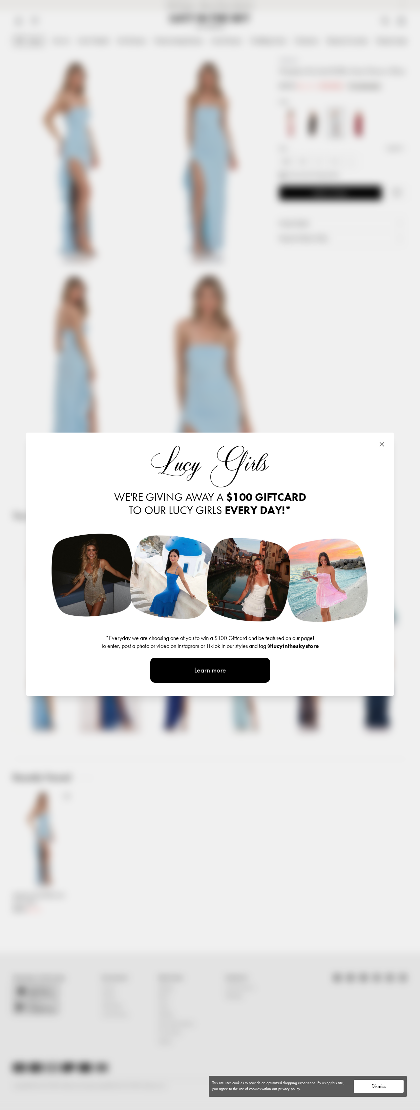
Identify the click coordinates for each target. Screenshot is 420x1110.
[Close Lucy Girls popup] (382, 444)
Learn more (210, 670)
